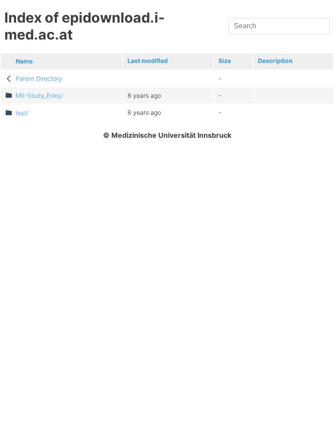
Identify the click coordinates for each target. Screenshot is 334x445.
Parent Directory (39, 78)
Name (24, 61)
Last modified (147, 60)
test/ (22, 112)
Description (275, 60)
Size (224, 60)
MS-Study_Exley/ (39, 95)
